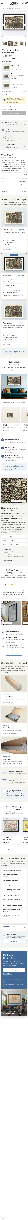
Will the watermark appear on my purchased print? (11, 890)
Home (3, 8)
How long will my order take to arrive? (13, 905)
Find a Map (14, 970)
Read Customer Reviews (14, 653)
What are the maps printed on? (11, 895)
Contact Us (14, 941)
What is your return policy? (10, 921)
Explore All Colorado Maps (14, 849)
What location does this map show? (12, 870)
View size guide (23, 91)
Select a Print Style (14, 113)
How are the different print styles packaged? (11, 910)
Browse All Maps (7, 973)
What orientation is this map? (10, 880)
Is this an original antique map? (11, 885)
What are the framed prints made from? (11, 900)
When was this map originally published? (10, 875)
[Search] (23, 3)
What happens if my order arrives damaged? (11, 915)
